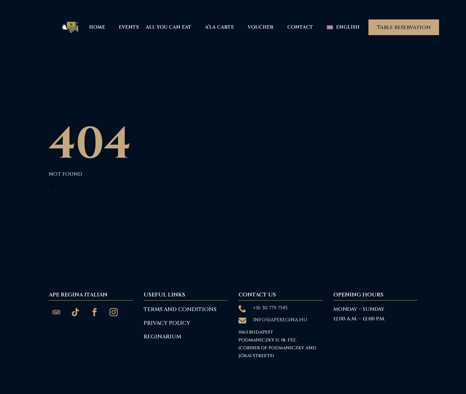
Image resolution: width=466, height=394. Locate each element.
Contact (300, 27)
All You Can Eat (168, 27)
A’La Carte (219, 27)
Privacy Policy (167, 323)
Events (129, 27)
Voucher (261, 27)
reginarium (162, 336)
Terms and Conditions (180, 309)
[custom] (56, 312)
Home (97, 27)
